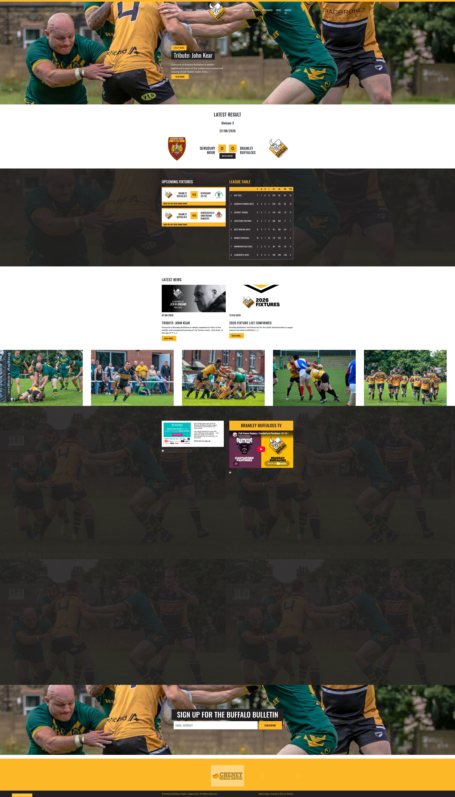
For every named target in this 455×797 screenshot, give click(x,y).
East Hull (238, 195)
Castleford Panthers (242, 221)
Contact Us (288, 11)
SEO (281, 794)
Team (247, 10)
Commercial (201, 10)
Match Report (227, 156)
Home (166, 10)
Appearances (267, 10)
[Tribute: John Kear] (194, 298)
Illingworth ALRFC (241, 255)
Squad (278, 10)
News (180, 10)
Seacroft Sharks (241, 212)
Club (173, 10)
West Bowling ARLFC (242, 229)
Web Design (264, 794)
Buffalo (290, 794)
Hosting (273, 794)
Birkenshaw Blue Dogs (243, 246)
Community (236, 10)
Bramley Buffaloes (241, 238)
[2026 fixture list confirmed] (261, 298)
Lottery (189, 10)
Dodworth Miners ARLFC (244, 203)
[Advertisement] (194, 650)
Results (256, 10)
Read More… (169, 338)
